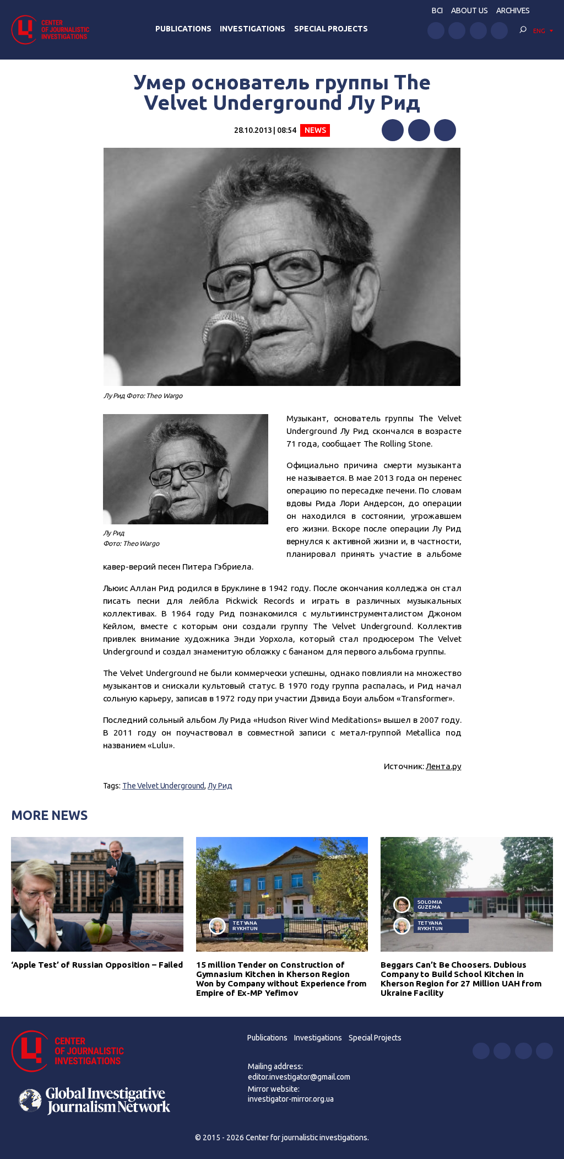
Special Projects (331, 28)
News (315, 130)
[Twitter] (419, 130)
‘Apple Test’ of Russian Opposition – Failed (97, 964)
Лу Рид (220, 785)
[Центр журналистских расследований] (53, 29)
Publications (183, 28)
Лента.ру (443, 766)
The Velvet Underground (163, 785)
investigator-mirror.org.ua (291, 1098)
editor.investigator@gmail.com (299, 1076)
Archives (513, 10)
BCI (437, 10)
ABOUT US (469, 10)
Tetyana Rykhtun (245, 925)
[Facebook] (393, 130)
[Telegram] (445, 130)
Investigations (252, 28)
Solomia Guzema (429, 904)
